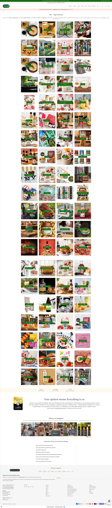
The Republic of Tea (82, 286)
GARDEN (82, 29)
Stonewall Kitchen (65, 286)
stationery (47, 193)
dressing (29, 120)
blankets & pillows (29, 174)
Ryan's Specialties (65, 229)
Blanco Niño (82, 322)
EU (70, 471)
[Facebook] (101, 0)
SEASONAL (64, 471)
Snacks (47, 156)
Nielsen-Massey (29, 286)
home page (103, 17)
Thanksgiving (29, 376)
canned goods (47, 138)
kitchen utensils (29, 84)
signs (65, 193)
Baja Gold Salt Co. (82, 229)
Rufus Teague (47, 286)
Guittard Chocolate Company (47, 268)
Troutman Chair (29, 304)
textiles (29, 102)
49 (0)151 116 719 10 (10, 488)
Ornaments (29, 193)
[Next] (90, 429)
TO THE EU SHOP (65, 376)
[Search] (105, 6)
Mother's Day (82, 340)
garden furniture (29, 211)
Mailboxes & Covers (65, 211)
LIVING (49, 471)
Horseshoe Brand (82, 268)
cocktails (82, 102)
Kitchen (29, 29)
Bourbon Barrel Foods (29, 247)
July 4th (47, 358)
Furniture (65, 47)
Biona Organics (47, 304)
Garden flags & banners (82, 193)
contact (108, 17)
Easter (65, 340)
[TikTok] (109, 0)
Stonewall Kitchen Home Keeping (64, 84)
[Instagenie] (88, 437)
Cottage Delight (83, 304)
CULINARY (47, 29)
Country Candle (83, 156)
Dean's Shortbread (29, 322)
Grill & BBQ (47, 211)
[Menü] (110, 499)
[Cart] (109, 6)
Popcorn (82, 138)
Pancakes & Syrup (29, 47)
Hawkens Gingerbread (47, 322)
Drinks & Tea (65, 120)
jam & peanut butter (29, 138)
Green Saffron (29, 340)
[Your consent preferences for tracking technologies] (1, 506)
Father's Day (29, 358)
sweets (65, 156)
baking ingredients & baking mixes (65, 102)
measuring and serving (47, 84)
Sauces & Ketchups (29, 156)
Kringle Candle (47, 174)
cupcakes (65, 66)
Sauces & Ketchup (65, 29)
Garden (47, 47)
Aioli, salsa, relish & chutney (47, 102)
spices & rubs (82, 120)
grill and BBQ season (47, 340)
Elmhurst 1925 (29, 268)
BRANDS (59, 471)
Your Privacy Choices (58, 506)
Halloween (65, 358)
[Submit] (108, 478)
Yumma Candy (65, 322)
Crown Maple (65, 247)
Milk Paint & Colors (64, 174)
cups (83, 84)
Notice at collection (50, 506)
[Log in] (107, 6)
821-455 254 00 (10, 486)
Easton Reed (29, 229)
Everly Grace (47, 229)
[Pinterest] (105, 0)
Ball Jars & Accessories (47, 66)
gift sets (47, 120)
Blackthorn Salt (65, 304)
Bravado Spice (47, 247)
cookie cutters (82, 66)
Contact (82, 376)
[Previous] (22, 429)
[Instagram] (103, 0)
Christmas (47, 376)
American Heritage (82, 211)
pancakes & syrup (65, 138)
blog (83, 47)
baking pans (29, 66)
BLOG (68, 471)
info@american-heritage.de (9, 487)
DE (72, 471)
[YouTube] (107, 0)
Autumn (82, 358)
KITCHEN (40, 471)
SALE (56, 471)
